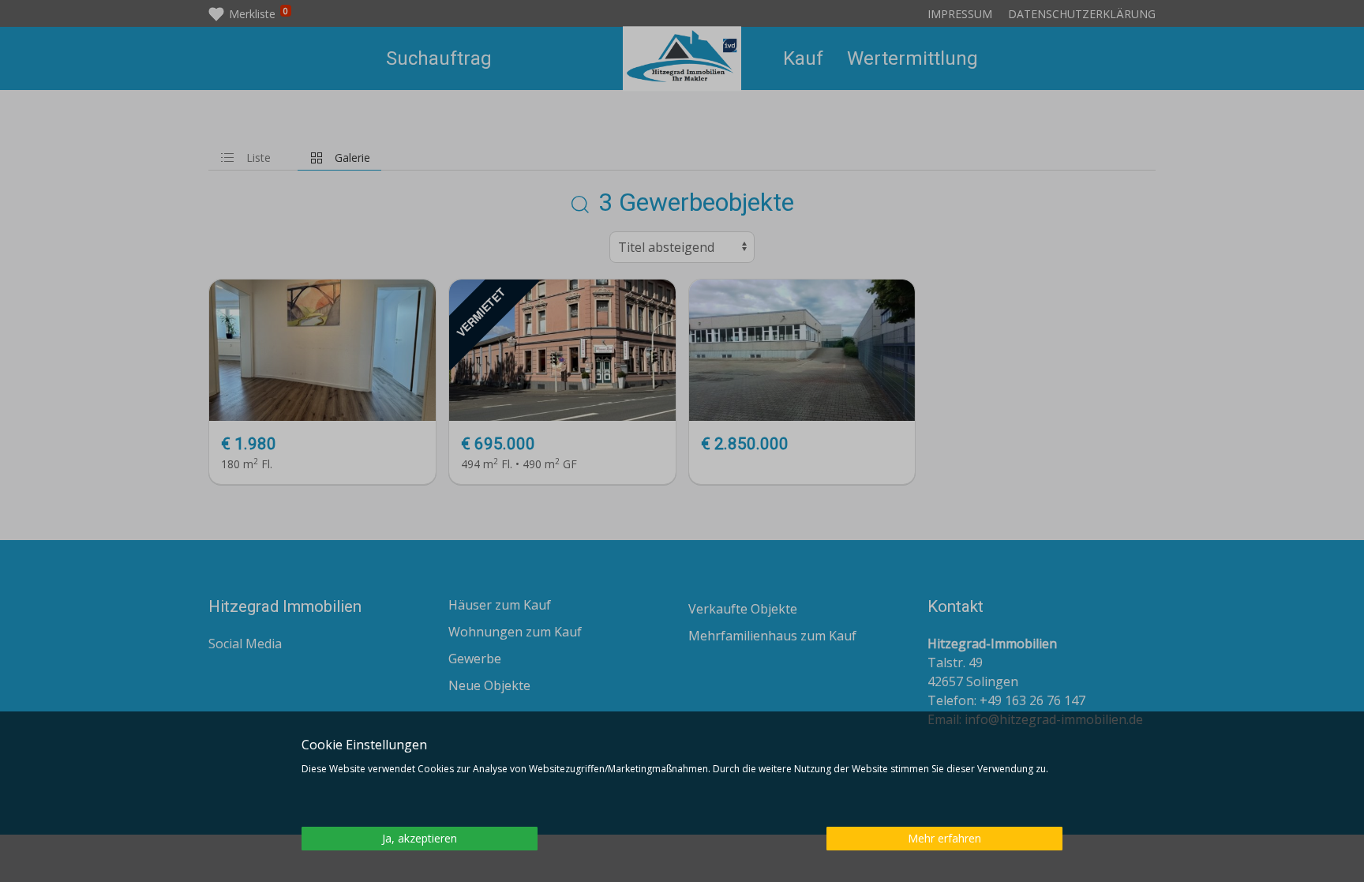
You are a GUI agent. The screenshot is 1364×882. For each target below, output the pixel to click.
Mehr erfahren (944, 838)
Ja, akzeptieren (419, 838)
